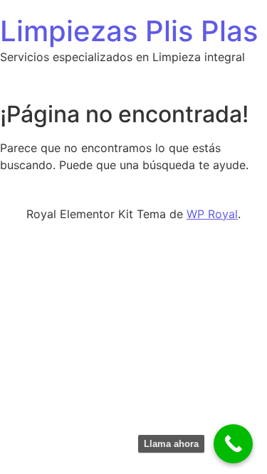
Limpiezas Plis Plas (129, 31)
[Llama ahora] (233, 443)
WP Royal (212, 214)
